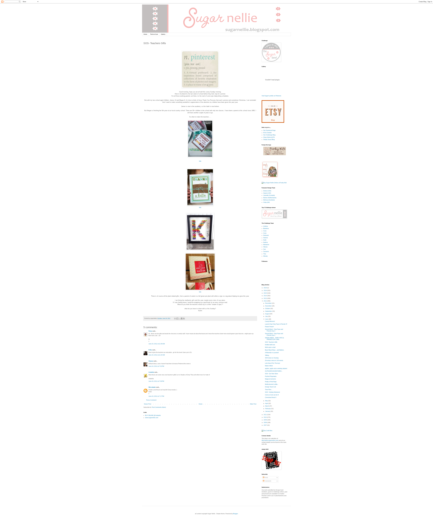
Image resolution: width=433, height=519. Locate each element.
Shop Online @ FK (269, 137)
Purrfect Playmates (270, 376)
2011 (265, 414)
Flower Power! (269, 326)
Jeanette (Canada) (269, 195)
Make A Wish (269, 366)
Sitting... (267, 355)
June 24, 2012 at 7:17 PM (156, 396)
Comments (267, 481)
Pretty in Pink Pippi (270, 381)
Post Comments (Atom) (159, 407)
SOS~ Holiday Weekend (272, 392)
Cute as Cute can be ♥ (272, 395)
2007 (265, 425)
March (267, 406)
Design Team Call (270, 387)
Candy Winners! (270, 321)
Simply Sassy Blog (269, 139)
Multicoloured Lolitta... (271, 384)
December (268, 303)
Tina (264, 254)
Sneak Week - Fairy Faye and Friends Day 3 (274, 330)
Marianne (266, 244)
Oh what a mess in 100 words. (274, 360)
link (200, 161)
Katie (264, 240)
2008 (265, 422)
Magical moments (270, 379)
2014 (265, 295)
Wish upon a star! (270, 347)
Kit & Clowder (267, 132)
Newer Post (147, 404)
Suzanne (266, 251)
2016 (265, 290)
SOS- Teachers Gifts (271, 342)
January (268, 411)
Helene (265, 238)
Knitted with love (270, 345)
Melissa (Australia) (269, 200)
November (268, 306)
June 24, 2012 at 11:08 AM (157, 344)
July (266, 316)
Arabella (151, 372)
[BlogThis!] (177, 318)
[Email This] (175, 318)
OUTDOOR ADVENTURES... (273, 371)
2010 (265, 417)
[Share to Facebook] (182, 318)
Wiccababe (152, 387)
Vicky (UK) (266, 202)
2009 (265, 420)
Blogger (235, 513)
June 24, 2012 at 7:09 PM (156, 381)
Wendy (265, 256)
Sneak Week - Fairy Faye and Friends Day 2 (274, 334)
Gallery (163, 34)
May (266, 401)
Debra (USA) (267, 191)
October (267, 308)
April (266, 403)
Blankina (266, 228)
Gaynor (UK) (267, 193)
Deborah (266, 235)
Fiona (150, 331)
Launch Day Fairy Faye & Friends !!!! (276, 324)
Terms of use (154, 34)
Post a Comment (151, 400)
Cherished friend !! (270, 397)
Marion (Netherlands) (269, 198)
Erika (150, 350)
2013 (265, 298)
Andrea (265, 226)
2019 (265, 288)
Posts (266, 477)
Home (145, 34)
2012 (265, 301)
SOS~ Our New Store (271, 373)
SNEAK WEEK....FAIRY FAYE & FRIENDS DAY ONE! (274, 338)
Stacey (265, 247)
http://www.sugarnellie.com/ (270, 440)
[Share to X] (179, 318)
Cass (264, 231)
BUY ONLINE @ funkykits (153, 415)
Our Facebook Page (269, 130)
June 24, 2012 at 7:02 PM (156, 366)
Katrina (265, 242)
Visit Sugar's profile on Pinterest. (271, 96)
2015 (265, 293)
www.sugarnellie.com (151, 417)
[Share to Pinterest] (184, 318)
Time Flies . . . (269, 389)
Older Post (253, 404)
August (267, 314)
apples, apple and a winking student (276, 368)
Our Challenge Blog (269, 135)
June (267, 319)
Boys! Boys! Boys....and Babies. (274, 350)
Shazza (151, 361)
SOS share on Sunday (272, 358)
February (268, 408)
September (268, 311)
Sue (264, 249)
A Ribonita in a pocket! (272, 352)
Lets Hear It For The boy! (272, 363)
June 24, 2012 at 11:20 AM (157, 355)
